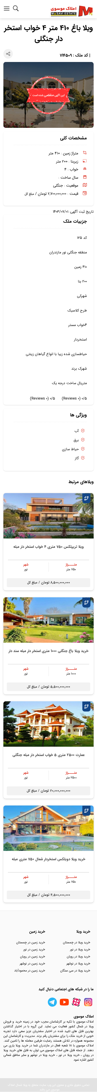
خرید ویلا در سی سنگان (75, 970)
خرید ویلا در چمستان (76, 942)
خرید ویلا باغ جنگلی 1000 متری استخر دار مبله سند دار (48, 651)
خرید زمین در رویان (32, 956)
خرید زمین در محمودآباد (29, 970)
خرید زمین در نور (34, 949)
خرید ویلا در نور (80, 949)
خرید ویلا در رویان (78, 956)
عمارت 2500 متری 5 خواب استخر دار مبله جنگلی (48, 755)
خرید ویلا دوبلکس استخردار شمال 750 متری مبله (48, 859)
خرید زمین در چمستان (30, 942)
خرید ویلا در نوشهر (78, 963)
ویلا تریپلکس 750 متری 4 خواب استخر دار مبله (48, 547)
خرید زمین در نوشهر (32, 963)
